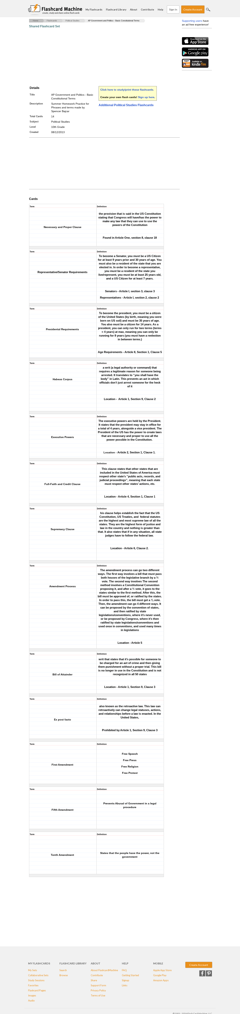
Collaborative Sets (38, 975)
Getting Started (130, 975)
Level (33, 126)
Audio (31, 1000)
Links (124, 985)
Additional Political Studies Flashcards (126, 105)
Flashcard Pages (37, 990)
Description (36, 103)
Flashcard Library (116, 9)
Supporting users (192, 20)
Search (208, 9)
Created (34, 132)
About (133, 9)
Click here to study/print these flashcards (126, 89)
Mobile (158, 963)
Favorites (33, 985)
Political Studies (72, 20)
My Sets (32, 970)
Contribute (147, 9)
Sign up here (146, 97)
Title (32, 94)
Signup (125, 980)
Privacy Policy (98, 990)
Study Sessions (36, 980)
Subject (34, 121)
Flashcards (52, 20)
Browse (63, 975)
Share (94, 980)
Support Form (98, 985)
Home (35, 20)
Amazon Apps (161, 980)
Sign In (173, 9)
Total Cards (36, 116)
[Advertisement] (97, 57)
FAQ (124, 970)
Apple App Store (162, 970)
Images (32, 995)
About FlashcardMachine (104, 970)
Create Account (192, 9)
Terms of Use (98, 995)
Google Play (159, 975)
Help (160, 9)
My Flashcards (94, 9)
